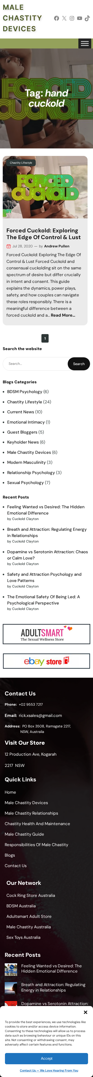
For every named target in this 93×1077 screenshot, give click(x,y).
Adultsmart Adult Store (29, 916)
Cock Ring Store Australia (30, 895)
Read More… (63, 315)
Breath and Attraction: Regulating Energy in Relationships (53, 987)
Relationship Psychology (31, 472)
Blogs (10, 855)
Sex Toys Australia (23, 937)
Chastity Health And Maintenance (37, 823)
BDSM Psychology (24, 391)
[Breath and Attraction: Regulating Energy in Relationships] (11, 989)
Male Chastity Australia (28, 927)
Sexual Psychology (25, 482)
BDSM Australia (21, 906)
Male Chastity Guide (24, 834)
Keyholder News (23, 442)
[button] (85, 1012)
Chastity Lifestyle (21, 162)
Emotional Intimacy (26, 422)
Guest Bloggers (22, 432)
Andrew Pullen (56, 246)
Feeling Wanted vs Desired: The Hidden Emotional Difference (51, 968)
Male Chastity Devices (22, 18)
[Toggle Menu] (85, 43)
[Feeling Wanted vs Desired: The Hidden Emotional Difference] (11, 970)
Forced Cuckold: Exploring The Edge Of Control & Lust (43, 234)
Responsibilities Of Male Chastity (36, 844)
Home (10, 792)
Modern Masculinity (26, 462)
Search (79, 364)
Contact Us (16, 865)
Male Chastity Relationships (31, 813)
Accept (46, 1058)
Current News (20, 412)
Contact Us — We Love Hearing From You (49, 1071)
